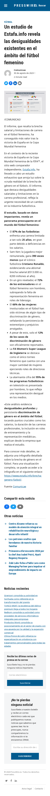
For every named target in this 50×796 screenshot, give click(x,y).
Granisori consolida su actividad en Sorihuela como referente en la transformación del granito (21, 599)
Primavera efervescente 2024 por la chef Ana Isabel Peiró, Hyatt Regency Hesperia (26, 555)
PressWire (25, 5)
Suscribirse (25, 683)
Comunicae (20, 70)
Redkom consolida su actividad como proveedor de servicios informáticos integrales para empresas (22, 615)
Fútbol (8, 21)
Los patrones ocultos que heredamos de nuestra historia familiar (25, 543)
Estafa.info (29, 169)
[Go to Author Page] (7, 73)
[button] (5, 5)
